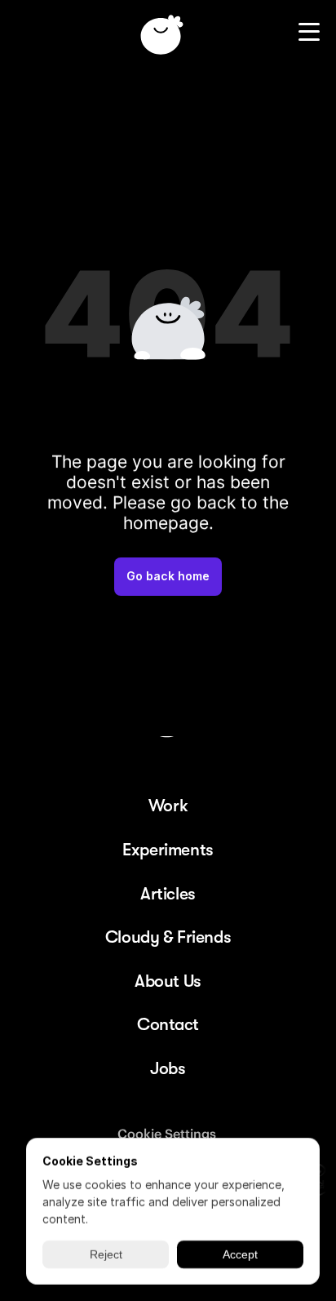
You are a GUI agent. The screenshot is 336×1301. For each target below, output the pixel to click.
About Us (168, 981)
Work (168, 805)
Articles (168, 894)
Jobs (167, 1068)
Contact (168, 1024)
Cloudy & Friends (168, 937)
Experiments (167, 849)
